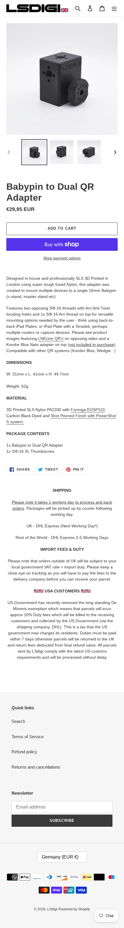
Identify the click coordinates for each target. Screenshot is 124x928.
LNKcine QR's (50, 338)
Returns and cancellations (36, 767)
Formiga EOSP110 (88, 409)
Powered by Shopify (74, 909)
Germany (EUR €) (60, 857)
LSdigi (52, 909)
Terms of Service (28, 736)
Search (18, 721)
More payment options (62, 258)
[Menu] (114, 8)
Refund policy (24, 751)
